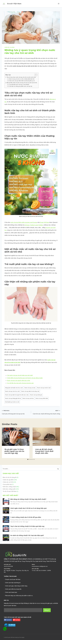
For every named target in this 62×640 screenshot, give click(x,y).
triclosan (27, 225)
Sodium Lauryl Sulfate (36, 225)
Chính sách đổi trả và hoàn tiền (13, 589)
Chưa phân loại (7, 484)
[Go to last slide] (4, 443)
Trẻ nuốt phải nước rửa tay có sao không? (19, 84)
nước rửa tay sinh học (28, 398)
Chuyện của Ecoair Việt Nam (12, 579)
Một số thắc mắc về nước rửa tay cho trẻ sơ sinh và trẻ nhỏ (22, 82)
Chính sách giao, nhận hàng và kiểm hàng (16, 586)
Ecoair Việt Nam (44, 222)
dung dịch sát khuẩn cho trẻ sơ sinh (14, 387)
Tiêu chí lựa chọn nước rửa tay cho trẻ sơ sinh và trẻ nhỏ (21, 77)
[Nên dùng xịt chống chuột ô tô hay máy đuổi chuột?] (6, 501)
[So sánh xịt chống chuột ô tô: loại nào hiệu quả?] (6, 537)
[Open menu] (58, 3)
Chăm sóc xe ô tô (8, 482)
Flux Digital (21, 637)
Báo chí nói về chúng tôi (9, 477)
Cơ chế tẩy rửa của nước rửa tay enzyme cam (20, 383)
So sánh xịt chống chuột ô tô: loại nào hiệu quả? (27, 535)
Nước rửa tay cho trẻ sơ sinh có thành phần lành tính (21, 79)
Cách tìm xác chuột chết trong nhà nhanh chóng (46, 412)
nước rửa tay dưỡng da (36, 394)
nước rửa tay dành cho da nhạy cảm (30, 391)
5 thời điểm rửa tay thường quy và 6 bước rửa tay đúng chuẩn (25, 378)
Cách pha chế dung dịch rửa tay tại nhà (13, 412)
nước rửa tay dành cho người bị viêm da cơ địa (16, 394)
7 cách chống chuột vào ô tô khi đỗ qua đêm (25, 517)
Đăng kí (46, 610)
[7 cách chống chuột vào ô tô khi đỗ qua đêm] (6, 519)
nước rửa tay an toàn (30, 387)
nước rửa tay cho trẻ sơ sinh (12, 391)
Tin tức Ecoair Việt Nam (9, 491)
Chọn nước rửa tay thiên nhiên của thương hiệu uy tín (22, 80)
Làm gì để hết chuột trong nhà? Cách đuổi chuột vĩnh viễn (44, 451)
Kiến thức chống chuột (9, 486)
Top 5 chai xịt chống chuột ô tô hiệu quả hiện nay (27, 526)
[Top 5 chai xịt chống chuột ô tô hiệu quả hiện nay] (6, 528)
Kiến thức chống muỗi (9, 489)
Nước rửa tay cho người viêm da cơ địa (18, 380)
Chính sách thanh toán (11, 592)
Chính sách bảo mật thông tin (13, 582)
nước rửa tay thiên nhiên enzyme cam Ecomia (23, 222)
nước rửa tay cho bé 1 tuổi (43, 387)
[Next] (57, 443)
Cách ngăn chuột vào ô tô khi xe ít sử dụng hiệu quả (28, 508)
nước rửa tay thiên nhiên (42, 398)
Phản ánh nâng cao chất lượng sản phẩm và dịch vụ (19, 595)
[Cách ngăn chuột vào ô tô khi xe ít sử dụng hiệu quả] (6, 510)
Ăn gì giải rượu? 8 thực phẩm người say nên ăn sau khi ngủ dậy (14, 451)
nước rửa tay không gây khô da (13, 398)
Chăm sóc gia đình (9, 47)
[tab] (27, 459)
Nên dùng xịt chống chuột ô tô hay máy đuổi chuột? (28, 499)
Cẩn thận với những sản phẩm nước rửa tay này (20, 86)
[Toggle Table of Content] (35, 74)
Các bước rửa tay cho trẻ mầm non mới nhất (20, 375)
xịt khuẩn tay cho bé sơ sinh (12, 402)
